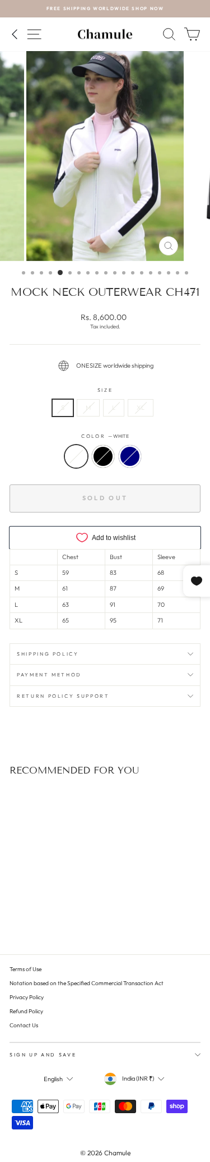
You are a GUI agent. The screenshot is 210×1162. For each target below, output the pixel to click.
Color (105, 436)
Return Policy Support (63, 696)
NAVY (130, 456)
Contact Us (24, 1025)
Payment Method (49, 674)
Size (105, 390)
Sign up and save (43, 1054)
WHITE (76, 456)
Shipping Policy (48, 654)
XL (140, 407)
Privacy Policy (27, 997)
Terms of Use (25, 969)
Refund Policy (26, 1011)
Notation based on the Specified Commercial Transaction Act (87, 983)
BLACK (103, 456)
